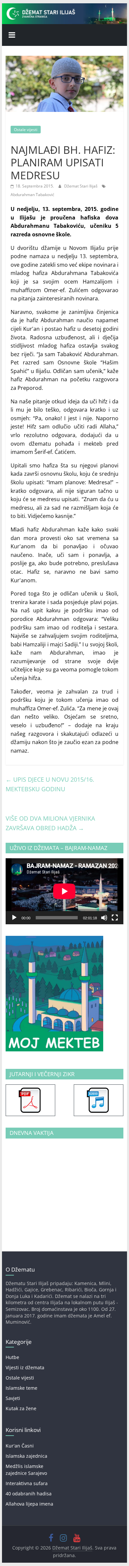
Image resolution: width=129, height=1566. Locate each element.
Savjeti (13, 1398)
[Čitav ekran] (114, 917)
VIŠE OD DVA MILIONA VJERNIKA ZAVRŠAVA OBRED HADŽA (50, 823)
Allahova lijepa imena (29, 1504)
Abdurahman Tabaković (32, 194)
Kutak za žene (21, 1408)
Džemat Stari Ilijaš (81, 186)
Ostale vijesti (25, 129)
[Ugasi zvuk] (104, 917)
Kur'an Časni (20, 1446)
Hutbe (12, 1357)
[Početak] (14, 917)
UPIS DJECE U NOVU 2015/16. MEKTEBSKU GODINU (50, 784)
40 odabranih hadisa (29, 1493)
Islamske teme (21, 1388)
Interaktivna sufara (27, 1483)
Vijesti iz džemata (25, 1367)
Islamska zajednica (26, 1456)
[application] (64, 891)
